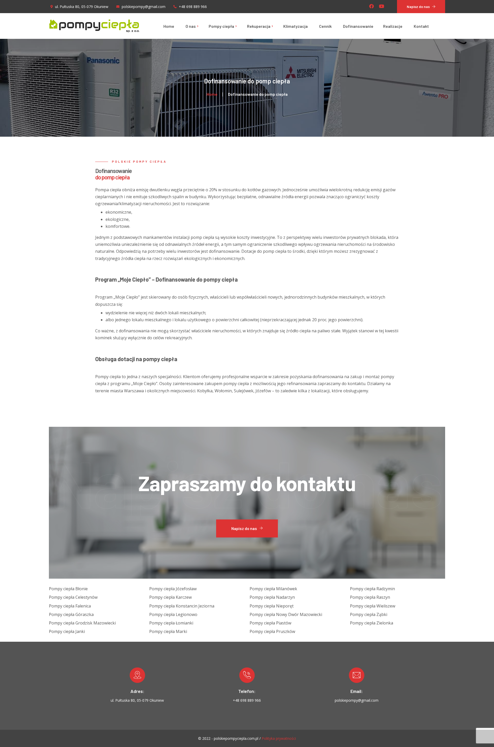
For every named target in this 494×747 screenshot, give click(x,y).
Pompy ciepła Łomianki (171, 623)
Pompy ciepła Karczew (170, 597)
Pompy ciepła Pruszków (272, 631)
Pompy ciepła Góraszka (71, 614)
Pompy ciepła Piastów (270, 623)
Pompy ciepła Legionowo (173, 614)
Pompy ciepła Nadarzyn (272, 597)
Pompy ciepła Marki (168, 631)
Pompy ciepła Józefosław (173, 589)
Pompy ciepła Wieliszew (372, 606)
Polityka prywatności (279, 738)
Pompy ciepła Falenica (70, 606)
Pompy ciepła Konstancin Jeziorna (181, 606)
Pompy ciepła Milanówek (273, 589)
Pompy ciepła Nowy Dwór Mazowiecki (286, 614)
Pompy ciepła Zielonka (371, 623)
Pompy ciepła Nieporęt (272, 606)
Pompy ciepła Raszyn (370, 597)
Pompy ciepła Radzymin (372, 589)
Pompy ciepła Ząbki (368, 614)
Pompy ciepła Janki (67, 631)
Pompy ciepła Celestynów (73, 597)
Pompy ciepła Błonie (68, 589)
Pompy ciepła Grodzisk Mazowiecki (82, 623)
